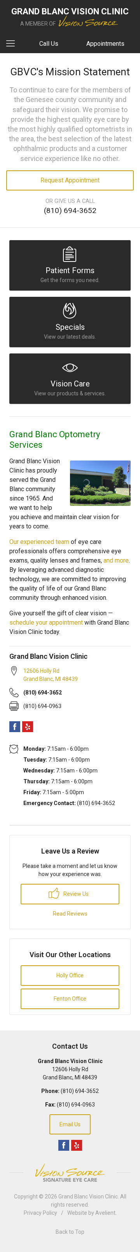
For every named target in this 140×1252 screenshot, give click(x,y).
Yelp (27, 726)
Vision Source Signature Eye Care (70, 1173)
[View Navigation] (13, 44)
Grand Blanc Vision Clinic (88, 1196)
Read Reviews (70, 914)
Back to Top (70, 1232)
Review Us (75, 894)
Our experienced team (39, 541)
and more (116, 560)
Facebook (14, 726)
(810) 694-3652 (70, 210)
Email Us (70, 1124)
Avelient (105, 1213)
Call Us (48, 43)
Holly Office (70, 975)
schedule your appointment (46, 622)
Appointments (105, 43)
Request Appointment (70, 180)
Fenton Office (70, 999)
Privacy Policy (40, 1213)
